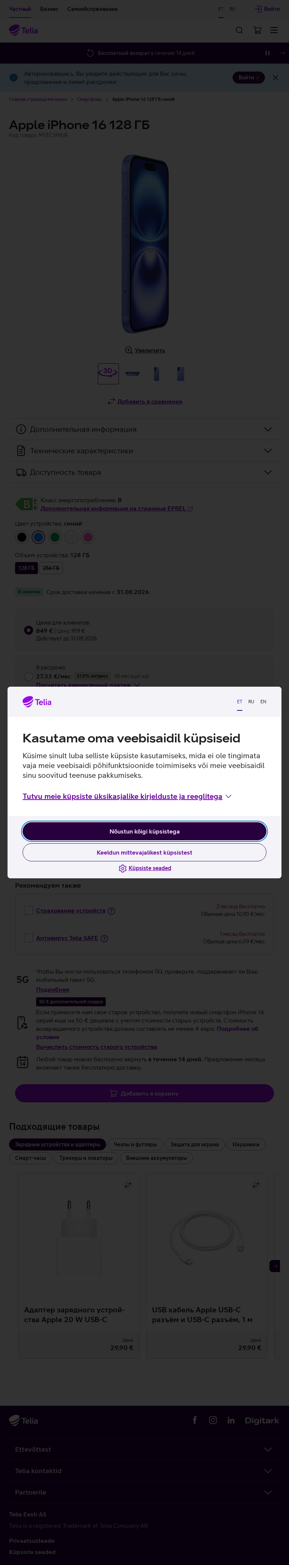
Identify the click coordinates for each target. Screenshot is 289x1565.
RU (251, 701)
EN (263, 701)
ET (239, 701)
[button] (128, 796)
